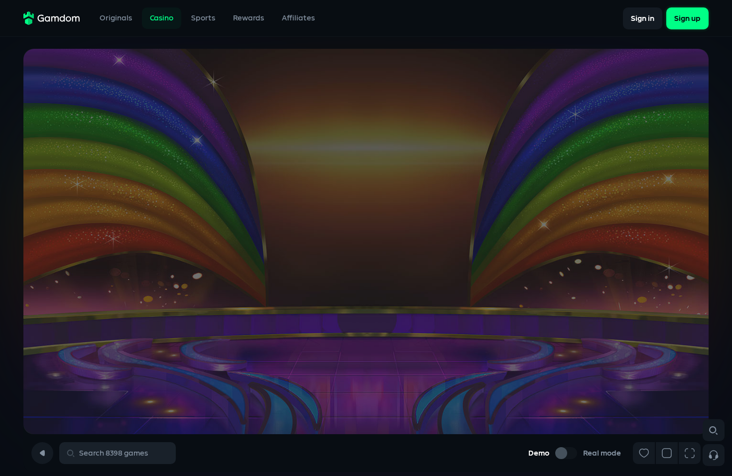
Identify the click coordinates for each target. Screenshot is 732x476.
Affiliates (298, 18)
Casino (161, 18)
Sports (203, 18)
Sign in (642, 18)
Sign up (687, 18)
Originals (116, 18)
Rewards (248, 18)
